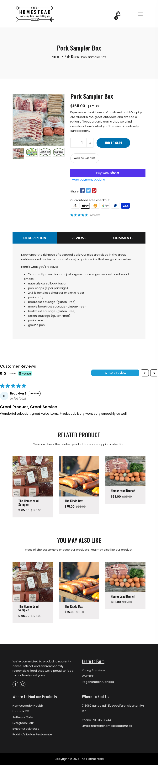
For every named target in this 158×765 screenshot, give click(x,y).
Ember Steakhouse (26, 729)
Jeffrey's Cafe (23, 717)
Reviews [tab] (79, 237)
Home (55, 56)
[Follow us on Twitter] (88, 191)
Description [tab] (34, 237)
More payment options (88, 179)
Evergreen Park (23, 723)
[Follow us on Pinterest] (94, 191)
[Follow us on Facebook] (82, 191)
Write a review (115, 372)
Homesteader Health (28, 706)
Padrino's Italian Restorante (32, 734)
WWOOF (88, 676)
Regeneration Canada (98, 682)
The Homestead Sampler (28, 503)
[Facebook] (15, 684)
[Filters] (145, 372)
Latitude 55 (21, 711)
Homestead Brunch (123, 490)
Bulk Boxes (72, 56)
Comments (123, 237)
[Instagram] (22, 684)
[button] (79, 215)
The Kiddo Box (74, 501)
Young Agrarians (93, 670)
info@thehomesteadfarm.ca (111, 726)
